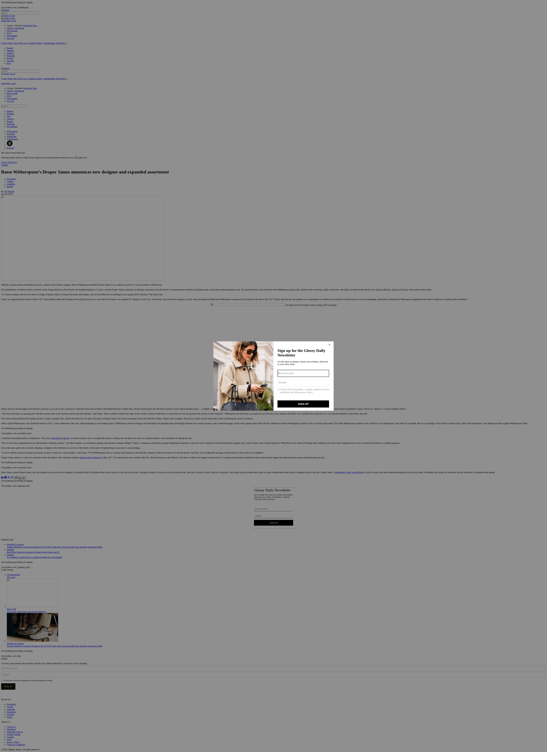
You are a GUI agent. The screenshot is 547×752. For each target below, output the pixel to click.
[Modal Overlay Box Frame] (273, 376)
